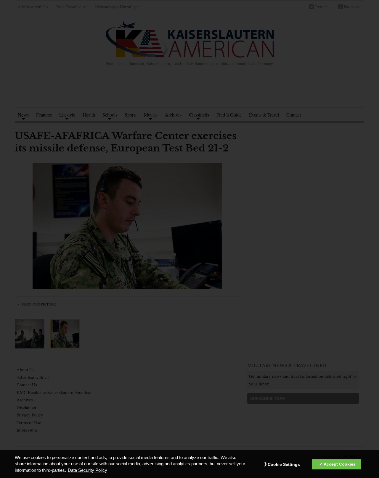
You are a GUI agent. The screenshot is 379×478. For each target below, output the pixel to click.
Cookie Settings (284, 464)
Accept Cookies (340, 464)
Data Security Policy (87, 470)
